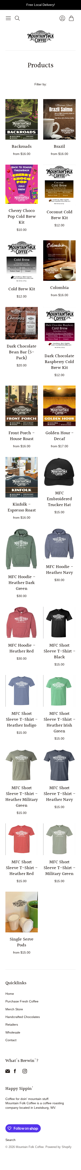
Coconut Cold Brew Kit (59, 215)
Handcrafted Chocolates (22, 1017)
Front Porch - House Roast (22, 436)
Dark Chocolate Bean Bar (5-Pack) (21, 352)
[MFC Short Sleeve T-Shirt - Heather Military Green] (21, 765)
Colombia (59, 287)
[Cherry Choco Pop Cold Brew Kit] (21, 184)
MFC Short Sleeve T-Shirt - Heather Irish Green (59, 722)
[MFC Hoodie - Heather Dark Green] (21, 549)
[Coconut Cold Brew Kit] (59, 185)
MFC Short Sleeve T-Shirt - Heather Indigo (22, 719)
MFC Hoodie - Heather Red (21, 648)
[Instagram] (24, 1072)
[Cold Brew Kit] (21, 261)
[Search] (17, 18)
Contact (10, 1040)
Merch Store (14, 1009)
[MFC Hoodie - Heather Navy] (59, 544)
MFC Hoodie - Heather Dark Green (21, 582)
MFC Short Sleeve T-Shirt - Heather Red (22, 868)
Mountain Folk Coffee (30, 1147)
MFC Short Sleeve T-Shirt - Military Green (59, 868)
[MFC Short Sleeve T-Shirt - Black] (59, 622)
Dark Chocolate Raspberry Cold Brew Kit (59, 361)
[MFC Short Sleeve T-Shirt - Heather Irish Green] (59, 691)
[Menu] (8, 18)
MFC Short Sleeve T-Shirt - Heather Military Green (21, 796)
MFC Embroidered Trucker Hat (59, 499)
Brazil (59, 146)
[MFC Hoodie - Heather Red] (21, 622)
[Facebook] (15, 1072)
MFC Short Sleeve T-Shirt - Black (59, 651)
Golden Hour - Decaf (59, 436)
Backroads (22, 146)
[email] (7, 1072)
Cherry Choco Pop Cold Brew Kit (22, 216)
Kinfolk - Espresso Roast (22, 507)
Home (9, 993)
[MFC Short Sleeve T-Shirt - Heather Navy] (59, 765)
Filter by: (40, 84)
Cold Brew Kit (21, 289)
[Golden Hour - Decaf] (59, 406)
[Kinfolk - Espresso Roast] (21, 477)
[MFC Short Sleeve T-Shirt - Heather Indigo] (21, 691)
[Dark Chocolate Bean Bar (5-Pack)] (21, 323)
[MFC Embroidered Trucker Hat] (59, 471)
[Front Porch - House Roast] (21, 406)
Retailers (11, 1024)
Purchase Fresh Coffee (21, 1001)
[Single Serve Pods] (21, 912)
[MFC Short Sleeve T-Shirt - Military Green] (59, 839)
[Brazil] (59, 119)
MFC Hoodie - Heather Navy (59, 569)
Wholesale (12, 1032)
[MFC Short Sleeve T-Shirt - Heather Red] (21, 839)
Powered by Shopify (58, 1147)
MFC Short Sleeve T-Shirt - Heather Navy (59, 793)
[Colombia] (59, 260)
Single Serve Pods (22, 942)
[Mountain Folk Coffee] (40, 36)
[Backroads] (21, 119)
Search (10, 1140)
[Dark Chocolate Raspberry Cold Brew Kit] (59, 328)
